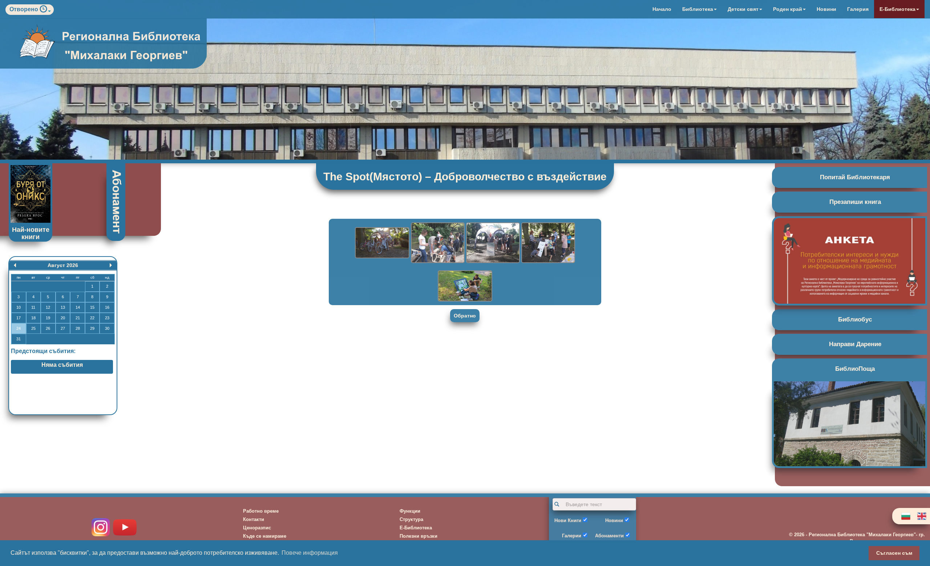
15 (92, 307)
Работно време (261, 511)
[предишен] (15, 265)
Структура (411, 519)
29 (92, 328)
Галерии (571, 535)
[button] (45, 10)
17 (18, 318)
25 (33, 328)
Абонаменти (609, 535)
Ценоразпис (257, 527)
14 (78, 307)
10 (18, 307)
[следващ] (111, 265)
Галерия (858, 9)
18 (33, 318)
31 (18, 339)
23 (107, 318)
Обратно (465, 316)
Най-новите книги (30, 233)
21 (78, 318)
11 (33, 307)
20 (63, 318)
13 (63, 307)
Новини (826, 9)
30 (107, 328)
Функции (410, 511)
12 (48, 307)
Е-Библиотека (416, 527)
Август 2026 (63, 265)
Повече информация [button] (310, 553)
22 (92, 318)
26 (48, 328)
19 (48, 318)
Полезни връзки (418, 536)
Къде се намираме (264, 536)
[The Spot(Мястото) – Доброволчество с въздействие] (383, 242)
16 (107, 307)
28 (78, 328)
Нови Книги (567, 520)
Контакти (253, 519)
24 (18, 328)
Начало (661, 9)
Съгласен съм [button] (894, 553)
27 (63, 328)
